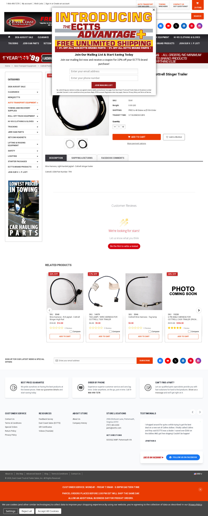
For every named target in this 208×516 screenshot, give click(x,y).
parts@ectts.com (113, 428)
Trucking (13, 43)
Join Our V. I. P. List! (189, 43)
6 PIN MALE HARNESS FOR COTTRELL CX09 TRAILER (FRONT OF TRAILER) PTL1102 (182, 319)
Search (197, 16)
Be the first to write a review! (124, 246)
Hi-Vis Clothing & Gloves (187, 37)
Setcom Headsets (17, 138)
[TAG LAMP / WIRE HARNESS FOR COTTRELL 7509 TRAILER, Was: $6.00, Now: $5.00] (104, 291)
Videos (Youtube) (46, 431)
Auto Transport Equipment (22, 103)
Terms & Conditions (13, 423)
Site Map (19, 474)
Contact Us (9, 419)
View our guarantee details (47, 390)
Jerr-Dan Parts (31, 43)
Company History (80, 423)
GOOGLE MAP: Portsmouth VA (119, 440)
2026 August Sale (24, 37)
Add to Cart (65, 336)
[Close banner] (200, 489)
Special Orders (11, 427)
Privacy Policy (11, 435)
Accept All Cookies (48, 511)
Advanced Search (33, 474)
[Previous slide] (193, 412)
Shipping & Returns (82, 158)
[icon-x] (176, 26)
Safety (11, 151)
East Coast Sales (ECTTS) (49, 423)
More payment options (136, 143)
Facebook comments (112, 158)
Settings (10, 511)
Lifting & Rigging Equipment (16, 144)
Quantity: (116, 122)
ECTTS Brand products (162, 43)
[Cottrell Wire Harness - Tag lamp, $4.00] (144, 291)
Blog (46, 474)
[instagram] (199, 26)
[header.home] (9, 37)
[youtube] (168, 26)
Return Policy (10, 431)
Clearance (43, 37)
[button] (69, 144)
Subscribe (144, 361)
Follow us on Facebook (185, 457)
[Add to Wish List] (81, 272)
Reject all (27, 511)
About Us (76, 419)
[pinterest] (192, 26)
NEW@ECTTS (14, 97)
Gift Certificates (45, 427)
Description (56, 158)
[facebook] (161, 26)
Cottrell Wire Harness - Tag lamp (143, 317)
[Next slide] (200, 412)
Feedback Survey (46, 419)
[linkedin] (184, 26)
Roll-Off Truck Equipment (21, 116)
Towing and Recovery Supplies (19, 109)
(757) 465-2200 (112, 425)
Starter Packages (17, 162)
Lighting (12, 156)
